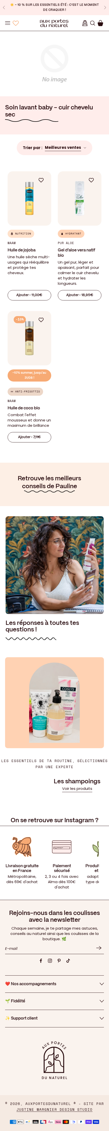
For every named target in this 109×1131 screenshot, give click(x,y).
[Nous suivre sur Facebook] (40, 960)
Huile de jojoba (21, 250)
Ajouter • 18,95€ (79, 295)
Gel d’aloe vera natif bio (76, 252)
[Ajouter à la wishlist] (44, 180)
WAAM (12, 243)
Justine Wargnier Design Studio (54, 1110)
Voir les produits (77, 788)
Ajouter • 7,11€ (29, 437)
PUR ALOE (66, 243)
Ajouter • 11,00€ (29, 295)
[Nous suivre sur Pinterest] (59, 960)
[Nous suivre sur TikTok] (68, 960)
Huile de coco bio (24, 408)
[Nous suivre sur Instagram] (49, 960)
